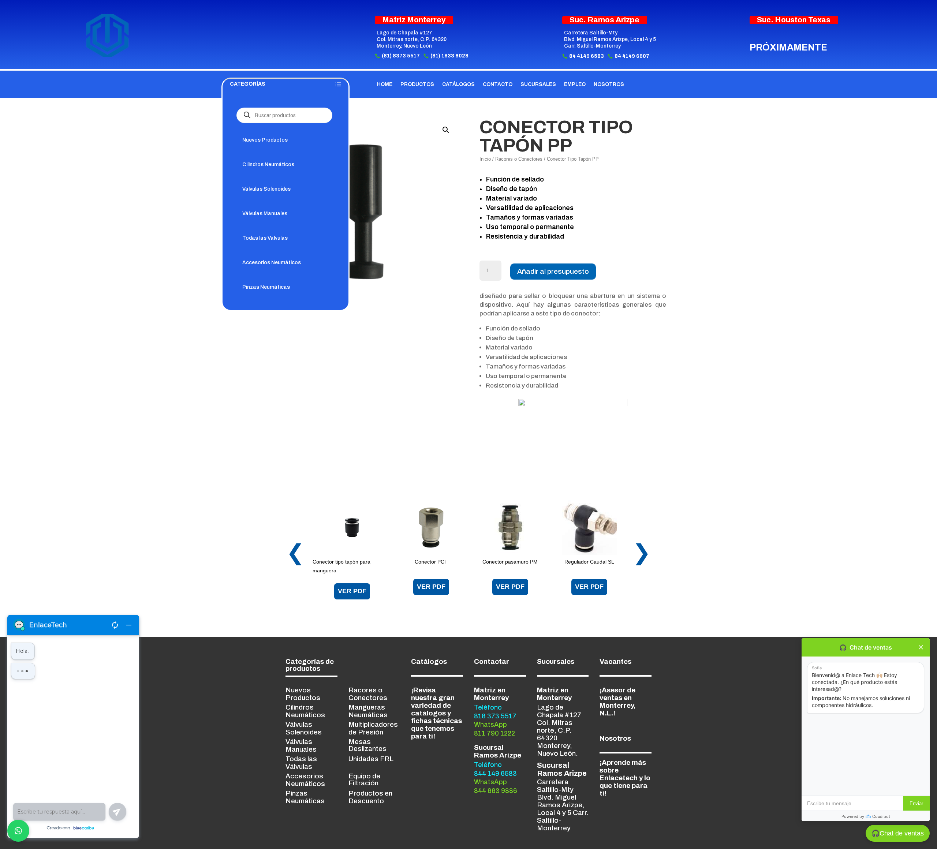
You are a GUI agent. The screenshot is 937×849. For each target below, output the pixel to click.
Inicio (485, 159)
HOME (384, 84)
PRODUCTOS (417, 84)
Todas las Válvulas (265, 238)
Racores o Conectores (518, 159)
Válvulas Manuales (264, 213)
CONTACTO (497, 84)
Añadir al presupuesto (553, 271)
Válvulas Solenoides (266, 189)
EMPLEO (575, 84)
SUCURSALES (538, 84)
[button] (445, 129)
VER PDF (352, 591)
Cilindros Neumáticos (268, 164)
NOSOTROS (609, 84)
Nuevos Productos (265, 140)
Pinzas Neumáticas (266, 287)
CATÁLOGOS (458, 84)
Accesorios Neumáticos (271, 262)
